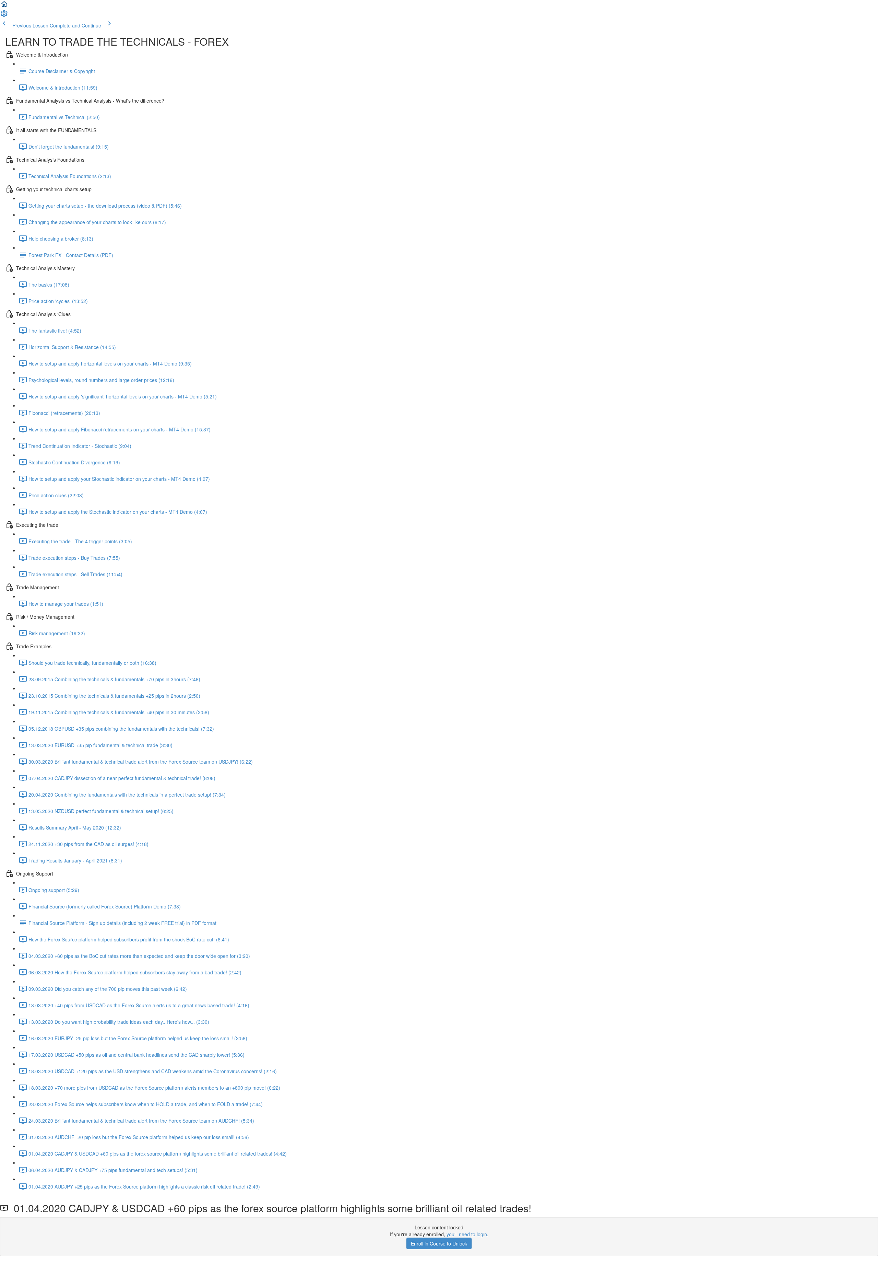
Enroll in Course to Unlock (439, 1243)
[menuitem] (4, 15)
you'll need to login (467, 1234)
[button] (4, 6)
